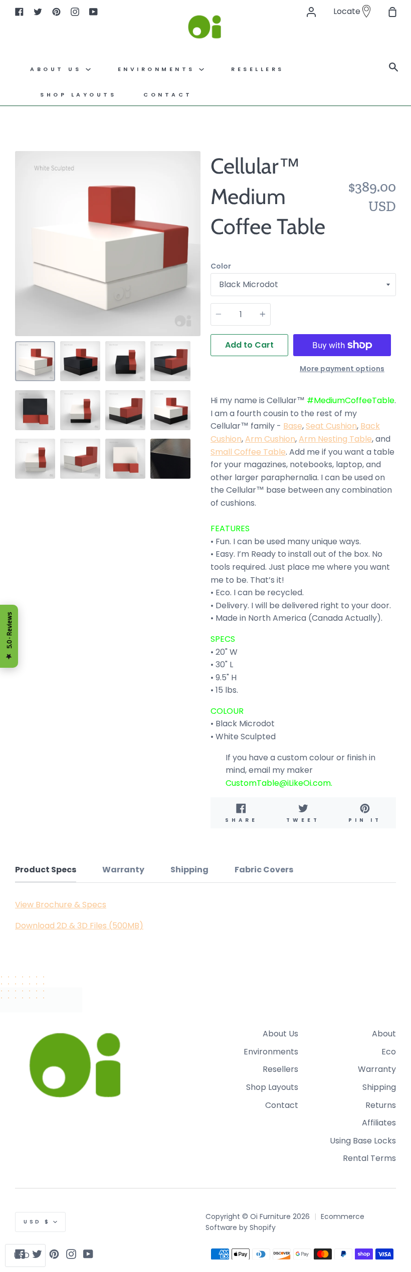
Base (292, 426)
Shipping (379, 1087)
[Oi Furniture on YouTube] (88, 1254)
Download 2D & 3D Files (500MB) (79, 925)
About (384, 1033)
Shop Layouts (78, 95)
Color (221, 266)
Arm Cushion (270, 439)
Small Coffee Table (248, 452)
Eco (388, 1051)
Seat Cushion (331, 426)
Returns (380, 1105)
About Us (58, 69)
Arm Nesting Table (335, 439)
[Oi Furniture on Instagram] (71, 1254)
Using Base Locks (363, 1140)
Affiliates (379, 1122)
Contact (167, 95)
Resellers (280, 1069)
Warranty (377, 1069)
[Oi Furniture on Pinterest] (54, 1254)
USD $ (37, 1221)
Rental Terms (369, 1158)
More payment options (342, 369)
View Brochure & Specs (60, 904)
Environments (158, 69)
